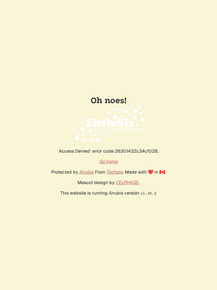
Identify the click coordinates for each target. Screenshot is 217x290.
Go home (108, 162)
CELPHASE (127, 182)
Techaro (115, 172)
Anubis (86, 172)
